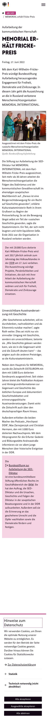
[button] (23, 699)
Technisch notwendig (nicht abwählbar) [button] (23, 685)
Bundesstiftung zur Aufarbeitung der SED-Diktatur (21, 469)
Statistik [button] (13, 673)
